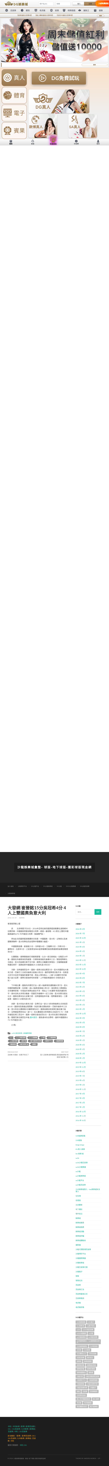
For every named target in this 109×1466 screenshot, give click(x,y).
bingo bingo (80, 1145)
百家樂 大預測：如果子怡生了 (18, 1053)
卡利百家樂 (92, 1354)
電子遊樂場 (94, 1406)
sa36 (11, 1038)
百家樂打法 (80, 1289)
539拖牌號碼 (80, 1136)
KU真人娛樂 (80, 1149)
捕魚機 (78, 1245)
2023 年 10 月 (81, 969)
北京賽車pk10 (81, 1354)
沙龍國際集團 (27, 1033)
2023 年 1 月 (80, 1009)
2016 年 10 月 (81, 1120)
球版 (77, 1276)
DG (9, 1429)
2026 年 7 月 (80, 933)
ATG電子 (91, 1322)
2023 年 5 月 (80, 991)
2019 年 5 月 (80, 1085)
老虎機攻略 (80, 1307)
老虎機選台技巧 (82, 1406)
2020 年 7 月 (80, 1031)
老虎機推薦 (88, 1403)
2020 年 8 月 (80, 1027)
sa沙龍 (59, 886)
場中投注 (79, 1214)
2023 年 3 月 (80, 1000)
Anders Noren (90, 1458)
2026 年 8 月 (80, 929)
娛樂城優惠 (80, 1223)
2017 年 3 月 (80, 1098)
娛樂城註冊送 (91, 1365)
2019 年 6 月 (80, 1080)
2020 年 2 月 (80, 1054)
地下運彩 (79, 1209)
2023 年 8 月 (80, 978)
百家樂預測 (80, 1298)
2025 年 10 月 (81, 938)
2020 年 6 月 (80, 1036)
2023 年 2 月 (80, 1005)
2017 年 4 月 (80, 1094)
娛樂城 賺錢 (91, 1369)
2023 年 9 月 (80, 973)
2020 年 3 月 (80, 1049)
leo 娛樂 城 (80, 1154)
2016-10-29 (12, 918)
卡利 (9, 1426)
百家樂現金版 (81, 1395)
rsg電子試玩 (91, 1326)
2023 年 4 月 (80, 996)
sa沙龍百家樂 (84, 886)
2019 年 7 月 (80, 1076)
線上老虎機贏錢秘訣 (83, 1399)
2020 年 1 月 (80, 1058)
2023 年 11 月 (81, 965)
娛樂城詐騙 (80, 1236)
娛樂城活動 (80, 1231)
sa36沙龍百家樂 (16, 1033)
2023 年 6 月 (80, 987)
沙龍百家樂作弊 (82, 1388)
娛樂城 (78, 1218)
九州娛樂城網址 (82, 1346)
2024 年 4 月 (80, 947)
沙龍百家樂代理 (23, 1044)
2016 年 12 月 (81, 1111)
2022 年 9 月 (80, 1018)
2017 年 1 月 (80, 1107)
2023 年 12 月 (81, 960)
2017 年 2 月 (80, 1103)
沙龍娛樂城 (11, 893)
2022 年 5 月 (80, 1022)
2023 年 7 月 (80, 982)
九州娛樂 (24, 1429)
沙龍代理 (23, 1041)
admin (21, 918)
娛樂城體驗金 (81, 1240)
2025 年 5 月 (80, 942)
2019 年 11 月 (81, 1067)
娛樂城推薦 (80, 1227)
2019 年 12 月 (81, 1063)
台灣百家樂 (80, 1357)
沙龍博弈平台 (22, 886)
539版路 (79, 1140)
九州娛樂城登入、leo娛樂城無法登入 (88, 1341)
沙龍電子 (34, 1044)
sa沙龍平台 (35, 886)
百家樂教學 (93, 1391)
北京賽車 (79, 1205)
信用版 (78, 1200)
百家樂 (78, 1285)
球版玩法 (79, 1280)
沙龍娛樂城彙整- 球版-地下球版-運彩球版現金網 (54, 867)
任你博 (78, 1196)
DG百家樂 (16, 1429)
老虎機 (78, 1303)
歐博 (23, 1426)
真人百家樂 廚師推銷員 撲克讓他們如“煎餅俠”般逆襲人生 (54, 1054)
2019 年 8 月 (80, 1071)
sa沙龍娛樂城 (48, 886)
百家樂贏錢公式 (81, 1294)
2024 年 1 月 (80, 956)
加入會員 (11, 886)
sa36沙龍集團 (71, 886)
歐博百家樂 (30, 1426)
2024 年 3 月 (80, 951)
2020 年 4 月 (80, 1045)
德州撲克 (33, 1017)
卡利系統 (16, 1426)
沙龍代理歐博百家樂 (35, 1041)
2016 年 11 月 (81, 1116)
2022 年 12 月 (81, 1014)
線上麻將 (96, 1399)
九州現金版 (94, 1346)
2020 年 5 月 (80, 1040)
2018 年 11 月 (81, 1089)
